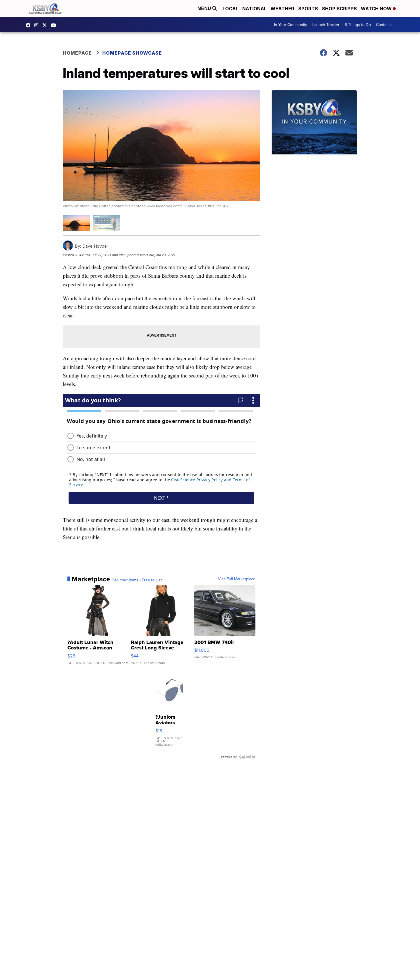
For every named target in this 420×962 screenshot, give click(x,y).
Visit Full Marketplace (236, 579)
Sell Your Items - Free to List (137, 580)
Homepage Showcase (132, 53)
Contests (384, 25)
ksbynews (29, 25)
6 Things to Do (358, 25)
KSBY (46, 25)
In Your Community (290, 25)
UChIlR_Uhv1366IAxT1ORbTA (55, 25)
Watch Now (377, 8)
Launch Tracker (325, 25)
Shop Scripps (339, 8)
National (254, 8)
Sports (308, 8)
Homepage (77, 53)
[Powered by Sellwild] (247, 757)
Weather (282, 8)
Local (230, 8)
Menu (204, 8)
